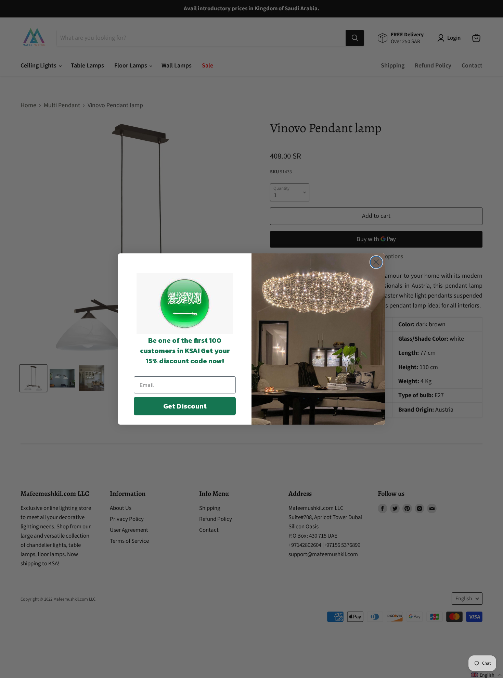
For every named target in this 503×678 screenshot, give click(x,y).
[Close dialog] (376, 262)
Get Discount (185, 406)
